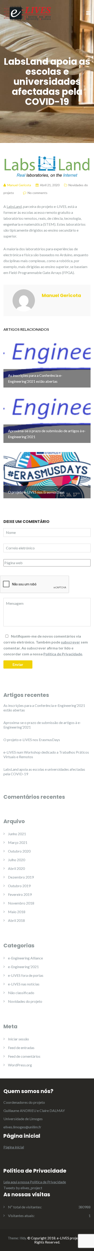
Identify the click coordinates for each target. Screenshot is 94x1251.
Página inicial (13, 1147)
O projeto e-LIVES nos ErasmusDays (31, 739)
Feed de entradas (21, 1047)
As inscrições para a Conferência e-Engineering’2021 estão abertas (44, 707)
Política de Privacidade (62, 654)
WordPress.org (20, 1065)
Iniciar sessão (18, 1039)
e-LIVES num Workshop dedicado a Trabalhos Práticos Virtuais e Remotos (46, 754)
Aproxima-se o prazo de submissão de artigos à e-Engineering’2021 (42, 724)
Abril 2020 (16, 868)
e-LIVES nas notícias (23, 984)
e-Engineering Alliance (25, 958)
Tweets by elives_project (22, 1188)
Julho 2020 (16, 860)
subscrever (70, 642)
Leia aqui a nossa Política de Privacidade (34, 1182)
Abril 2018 (16, 920)
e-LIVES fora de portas (25, 975)
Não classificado (21, 992)
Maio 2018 (16, 912)
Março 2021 (17, 842)
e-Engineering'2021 (23, 966)
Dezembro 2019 (21, 877)
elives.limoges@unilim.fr (22, 1127)
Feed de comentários (24, 1056)
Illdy (23, 1238)
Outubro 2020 (19, 851)
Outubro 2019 (19, 886)
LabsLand (14, 206)
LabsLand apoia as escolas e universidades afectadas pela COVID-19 (44, 771)
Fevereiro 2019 (20, 894)
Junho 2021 (17, 834)
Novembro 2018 (21, 903)
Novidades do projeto (25, 1001)
